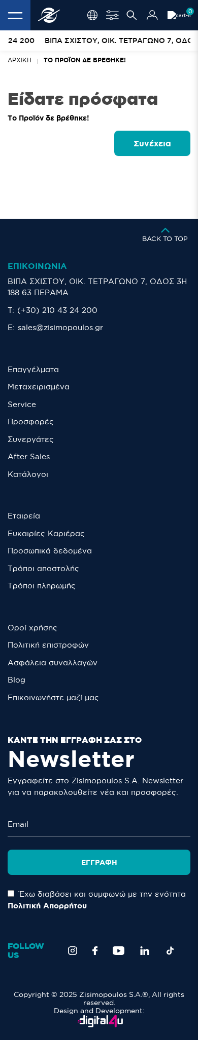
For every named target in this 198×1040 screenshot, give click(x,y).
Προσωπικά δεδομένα (50, 550)
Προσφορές (31, 421)
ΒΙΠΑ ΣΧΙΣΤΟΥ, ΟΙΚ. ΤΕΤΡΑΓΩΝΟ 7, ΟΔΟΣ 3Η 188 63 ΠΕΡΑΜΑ (97, 287)
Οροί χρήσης (32, 627)
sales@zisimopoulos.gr (60, 327)
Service (22, 404)
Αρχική (19, 60)
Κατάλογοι (28, 474)
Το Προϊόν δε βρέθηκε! (85, 60)
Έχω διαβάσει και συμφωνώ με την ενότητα (97, 900)
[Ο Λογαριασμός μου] (152, 15)
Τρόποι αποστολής (43, 568)
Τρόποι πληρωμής (42, 585)
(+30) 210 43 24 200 (57, 310)
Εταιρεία (24, 515)
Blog (16, 679)
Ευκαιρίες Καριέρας (46, 533)
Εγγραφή (99, 862)
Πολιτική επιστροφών (48, 645)
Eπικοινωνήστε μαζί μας (53, 697)
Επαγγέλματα (33, 369)
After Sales (29, 456)
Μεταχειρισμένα (39, 386)
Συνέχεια (152, 143)
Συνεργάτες (31, 439)
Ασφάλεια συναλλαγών (52, 662)
